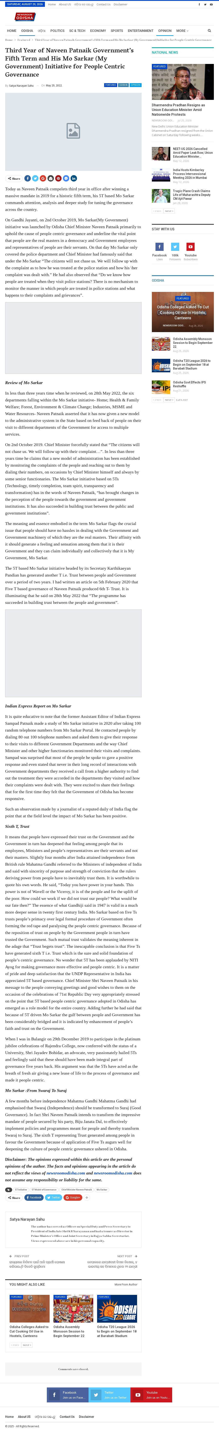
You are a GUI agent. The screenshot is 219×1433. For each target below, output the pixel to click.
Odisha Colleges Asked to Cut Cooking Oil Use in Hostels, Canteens (183, 312)
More (180, 31)
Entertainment (140, 31)
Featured (110, 85)
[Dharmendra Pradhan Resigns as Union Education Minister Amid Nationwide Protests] (183, 82)
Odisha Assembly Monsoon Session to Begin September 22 (193, 342)
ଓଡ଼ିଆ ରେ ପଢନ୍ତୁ (83, 4)
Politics (57, 31)
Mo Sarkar (102, 1190)
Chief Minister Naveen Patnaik (76, 1190)
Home (52, 4)
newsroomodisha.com (66, 1173)
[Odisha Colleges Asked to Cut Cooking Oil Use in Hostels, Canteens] (30, 1309)
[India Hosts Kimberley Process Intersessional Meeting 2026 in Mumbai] (161, 175)
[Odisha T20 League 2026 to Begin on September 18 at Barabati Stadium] (117, 1309)
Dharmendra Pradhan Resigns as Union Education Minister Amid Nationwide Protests (178, 110)
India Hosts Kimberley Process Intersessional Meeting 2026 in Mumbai (190, 173)
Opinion (165, 31)
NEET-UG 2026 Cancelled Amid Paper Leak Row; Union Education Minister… (193, 152)
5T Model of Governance (44, 1190)
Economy (98, 31)
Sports (117, 31)
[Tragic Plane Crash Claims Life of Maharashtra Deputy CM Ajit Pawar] (161, 196)
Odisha (27, 31)
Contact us (104, 4)
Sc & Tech (77, 31)
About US (65, 4)
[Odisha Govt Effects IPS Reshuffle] (161, 387)
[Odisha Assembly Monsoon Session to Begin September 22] (73, 1309)
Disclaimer (120, 4)
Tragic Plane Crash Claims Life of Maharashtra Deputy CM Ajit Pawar (191, 194)
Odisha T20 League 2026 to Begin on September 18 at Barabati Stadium (192, 364)
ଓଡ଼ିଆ (42, 31)
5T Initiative (21, 1190)
